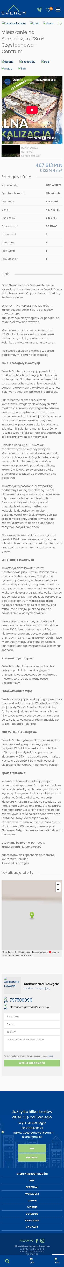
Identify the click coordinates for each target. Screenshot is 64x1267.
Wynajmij (32, 1194)
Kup (32, 1148)
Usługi (32, 1200)
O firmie (32, 1207)
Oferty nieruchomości (32, 1174)
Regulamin (32, 1220)
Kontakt (32, 1227)
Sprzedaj (32, 1157)
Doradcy (32, 1214)
